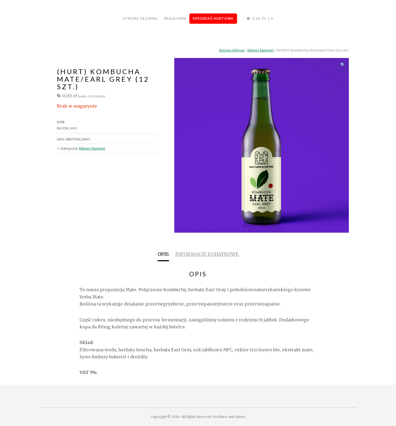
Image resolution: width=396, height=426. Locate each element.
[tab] (163, 255)
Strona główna (231, 50)
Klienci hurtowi (260, 50)
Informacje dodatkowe (207, 254)
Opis (163, 254)
